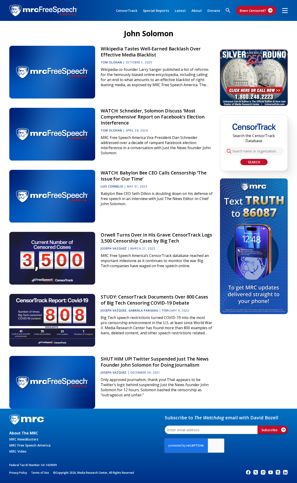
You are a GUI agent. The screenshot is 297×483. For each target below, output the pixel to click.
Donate (213, 10)
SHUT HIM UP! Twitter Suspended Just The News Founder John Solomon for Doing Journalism (155, 362)
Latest (180, 10)
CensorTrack (126, 10)
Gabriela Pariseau (143, 310)
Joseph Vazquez (114, 248)
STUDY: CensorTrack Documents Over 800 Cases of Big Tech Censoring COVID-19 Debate (154, 300)
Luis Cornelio (112, 186)
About (196, 10)
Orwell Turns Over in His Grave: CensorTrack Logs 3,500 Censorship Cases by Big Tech (156, 238)
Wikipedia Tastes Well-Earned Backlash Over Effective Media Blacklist (151, 52)
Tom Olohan (111, 62)
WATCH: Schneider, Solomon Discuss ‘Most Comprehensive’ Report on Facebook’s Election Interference (153, 117)
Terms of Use (40, 473)
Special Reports (156, 10)
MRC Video (17, 451)
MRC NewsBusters (23, 439)
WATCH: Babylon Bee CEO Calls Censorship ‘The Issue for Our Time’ (154, 176)
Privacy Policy (18, 473)
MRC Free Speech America (30, 445)
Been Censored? (253, 10)
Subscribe (269, 429)
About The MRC (23, 433)
